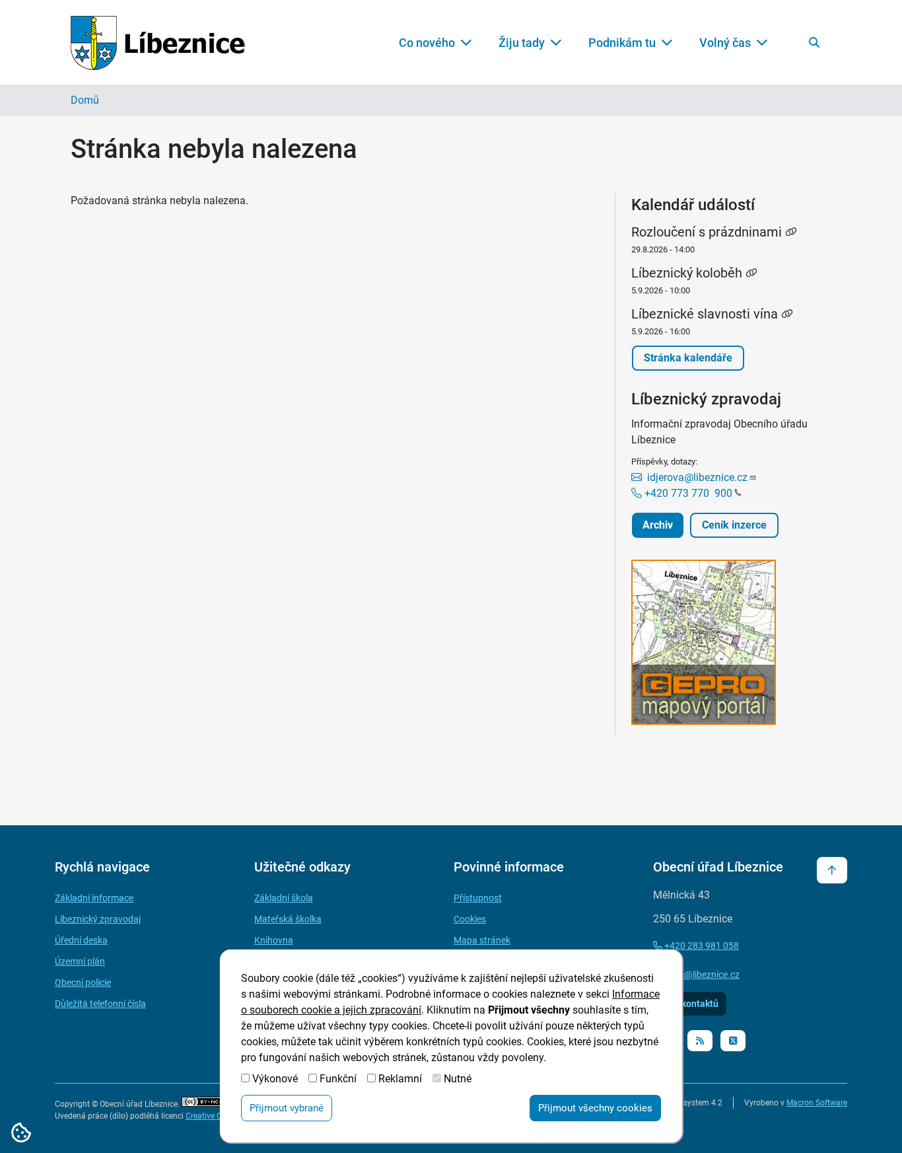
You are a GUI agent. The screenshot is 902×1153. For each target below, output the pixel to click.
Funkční (338, 1078)
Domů (85, 100)
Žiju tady (522, 43)
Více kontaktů (689, 1003)
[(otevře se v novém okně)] (731, 644)
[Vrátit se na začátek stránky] (832, 870)
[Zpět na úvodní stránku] (158, 42)
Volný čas (725, 43)
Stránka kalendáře (688, 358)
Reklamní (400, 1078)
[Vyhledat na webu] (814, 42)
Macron (816, 1102)
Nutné (457, 1078)
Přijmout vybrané (287, 1108)
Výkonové (275, 1078)
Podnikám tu (622, 43)
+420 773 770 (687, 493)
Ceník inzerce (734, 525)
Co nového (427, 43)
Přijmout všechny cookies (595, 1108)
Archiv (657, 525)
